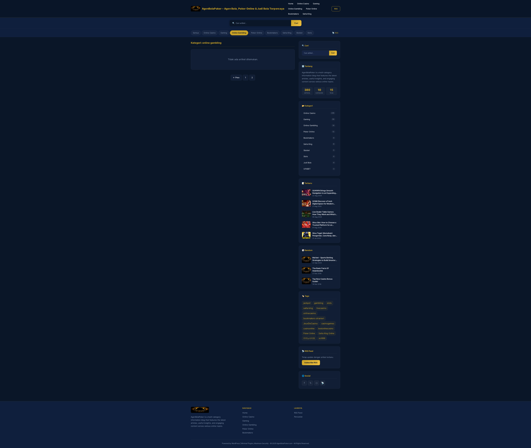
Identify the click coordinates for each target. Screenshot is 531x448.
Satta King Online (326, 333)
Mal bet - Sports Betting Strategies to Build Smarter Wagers (323, 258)
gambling (318, 303)
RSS (336, 9)
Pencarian (298, 417)
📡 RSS (335, 33)
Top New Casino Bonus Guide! (322, 280)
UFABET (319, 169)
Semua (196, 33)
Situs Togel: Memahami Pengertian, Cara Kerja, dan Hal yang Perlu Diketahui (324, 234)
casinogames (327, 323)
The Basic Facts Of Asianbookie (320, 269)
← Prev (236, 77)
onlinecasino (309, 313)
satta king (308, 308)
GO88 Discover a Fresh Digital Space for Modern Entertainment (323, 202)
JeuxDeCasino (310, 323)
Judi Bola (319, 163)
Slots (310, 33)
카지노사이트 (309, 338)
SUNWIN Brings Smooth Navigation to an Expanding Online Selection (324, 191)
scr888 (322, 338)
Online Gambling (295, 9)
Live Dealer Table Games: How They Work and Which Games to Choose (324, 213)
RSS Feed (298, 413)
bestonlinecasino (325, 328)
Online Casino (303, 3)
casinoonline (308, 328)
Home (290, 3)
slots (329, 303)
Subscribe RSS (310, 362)
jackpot (306, 303)
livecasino (321, 308)
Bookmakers (293, 14)
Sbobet (299, 33)
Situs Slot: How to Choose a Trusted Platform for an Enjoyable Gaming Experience (324, 223)
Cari (296, 23)
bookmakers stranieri (313, 318)
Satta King (307, 14)
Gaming (316, 3)
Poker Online (311, 9)
